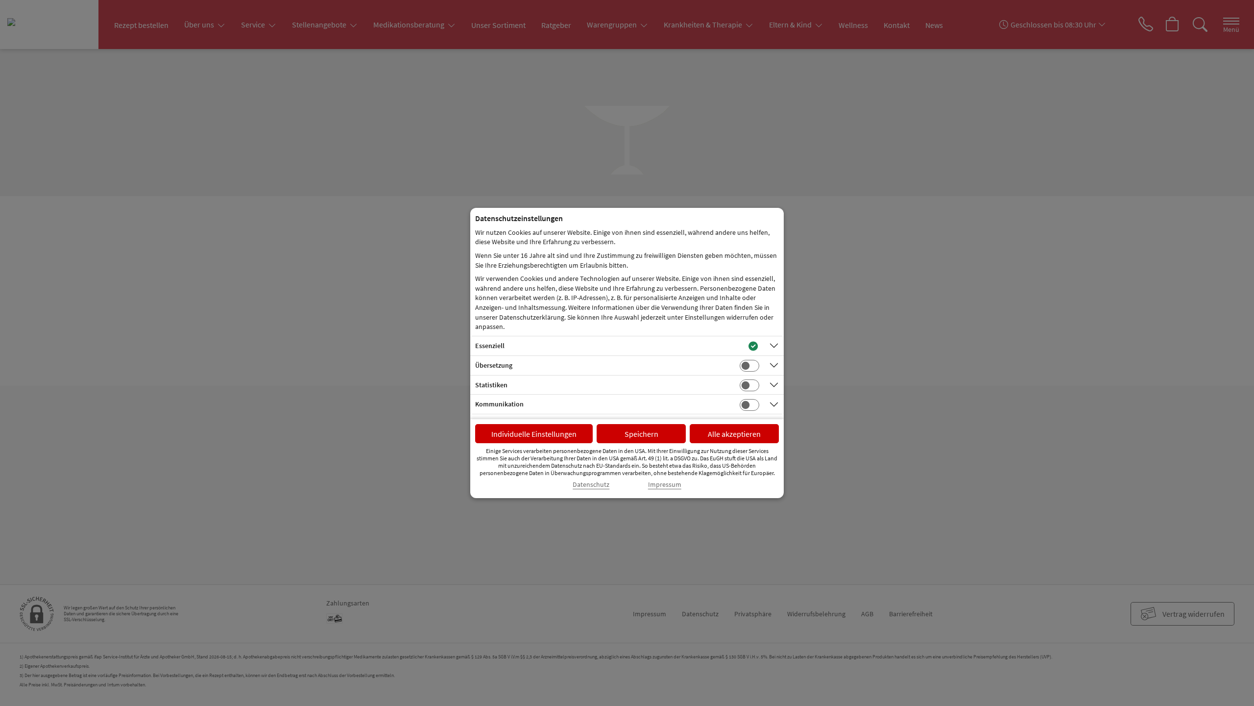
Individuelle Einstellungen (534, 434)
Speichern (641, 434)
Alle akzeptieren (734, 434)
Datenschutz (591, 484)
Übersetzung (493, 365)
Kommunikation (499, 404)
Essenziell (490, 345)
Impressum (664, 484)
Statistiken (491, 384)
